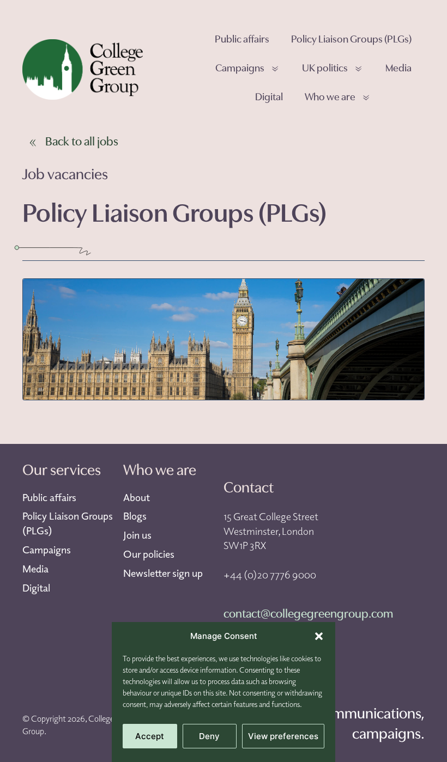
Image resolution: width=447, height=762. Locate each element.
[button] (318, 636)
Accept (149, 736)
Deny (209, 736)
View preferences (283, 736)
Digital (269, 98)
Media (398, 69)
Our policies (148, 553)
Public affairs (242, 40)
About (136, 497)
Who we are (330, 98)
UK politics (325, 69)
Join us (137, 534)
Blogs (135, 515)
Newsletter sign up (163, 573)
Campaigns (239, 69)
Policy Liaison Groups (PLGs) (351, 40)
